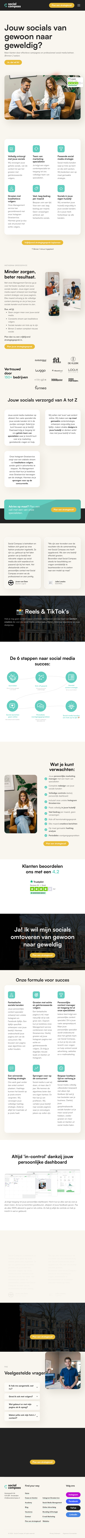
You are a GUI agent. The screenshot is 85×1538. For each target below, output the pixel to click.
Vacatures (28, 1512)
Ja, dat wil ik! (13, 62)
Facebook (73, 1501)
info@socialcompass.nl (12, 1498)
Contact (28, 1516)
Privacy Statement (55, 1533)
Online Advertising (49, 1507)
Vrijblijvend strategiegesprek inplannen (42, 242)
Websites (46, 1521)
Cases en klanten (31, 1498)
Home (27, 1493)
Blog (26, 1507)
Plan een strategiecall (62, 5)
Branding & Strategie (50, 1512)
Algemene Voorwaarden (70, 1533)
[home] (12, 5)
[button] (78, 5)
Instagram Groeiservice (51, 1498)
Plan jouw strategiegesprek (19, 346)
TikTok (73, 1508)
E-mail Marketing (49, 1516)
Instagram (73, 1494)
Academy (28, 1502)
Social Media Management (52, 1502)
